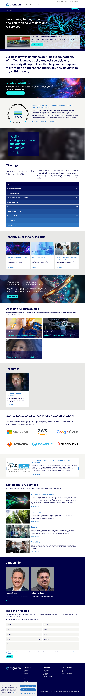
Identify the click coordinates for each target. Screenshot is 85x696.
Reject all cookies (28, 689)
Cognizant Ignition (12, 202)
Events (66, 1)
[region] (18, 689)
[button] (79, 468)
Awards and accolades (48, 676)
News (62, 1)
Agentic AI (10, 184)
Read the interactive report (14, 93)
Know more (12, 296)
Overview (8, 49)
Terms (46, 691)
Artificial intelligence (13, 193)
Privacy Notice (52, 691)
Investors (71, 1)
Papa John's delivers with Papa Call (20, 357)
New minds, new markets (67, 673)
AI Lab (63, 671)
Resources (25, 49)
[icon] (7, 600)
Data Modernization (12, 216)
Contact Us (26, 681)
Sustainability (36, 512)
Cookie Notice (59, 691)
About (43, 4)
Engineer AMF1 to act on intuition (57, 335)
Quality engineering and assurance (44, 494)
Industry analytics (12, 225)
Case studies (19, 49)
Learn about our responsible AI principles (42, 121)
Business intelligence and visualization (18, 197)
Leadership (42, 49)
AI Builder (64, 670)
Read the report (36, 474)
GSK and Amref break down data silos (21, 335)
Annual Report (46, 673)
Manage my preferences (28, 693)
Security (34, 527)
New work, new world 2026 (16, 83)
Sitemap (42, 691)
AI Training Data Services (14, 188)
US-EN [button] (76, 1)
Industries (26, 4)
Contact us (48, 49)
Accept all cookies (28, 686)
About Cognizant (46, 670)
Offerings (13, 49)
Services (32, 4)
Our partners (31, 49)
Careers (58, 1)
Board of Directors (47, 674)
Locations (45, 671)
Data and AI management (14, 206)
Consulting (35, 542)
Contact (75, 9)
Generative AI (11, 220)
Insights (38, 4)
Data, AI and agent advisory (14, 211)
